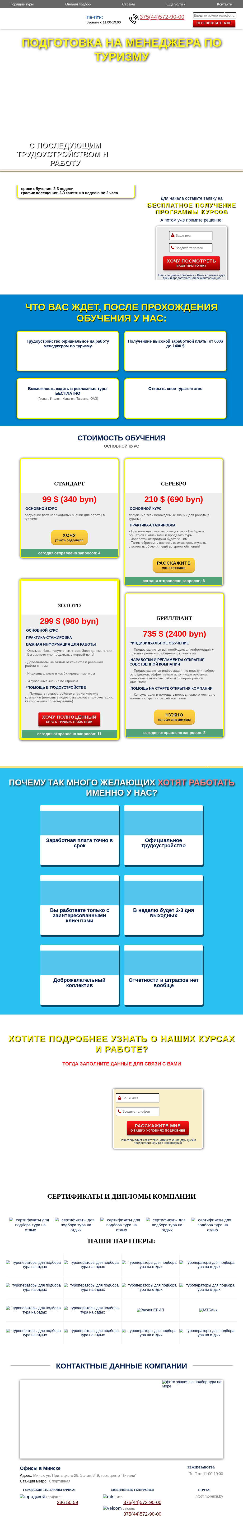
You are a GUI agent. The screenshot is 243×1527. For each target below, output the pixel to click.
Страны (128, 4)
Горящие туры (22, 4)
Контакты (225, 4)
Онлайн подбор (78, 4)
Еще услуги (175, 4)
